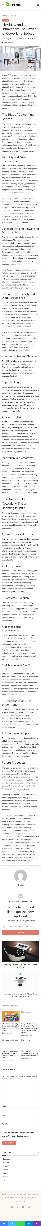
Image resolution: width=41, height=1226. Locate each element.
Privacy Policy (31, 1198)
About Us (13, 1198)
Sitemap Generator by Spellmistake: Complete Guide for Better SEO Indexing (10, 1027)
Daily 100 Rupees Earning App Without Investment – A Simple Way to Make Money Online (29, 1028)
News (5, 1173)
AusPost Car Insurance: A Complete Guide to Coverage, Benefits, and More (10, 1054)
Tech (5, 1180)
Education (6, 1162)
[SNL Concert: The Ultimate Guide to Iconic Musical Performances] (30, 1044)
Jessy (7, 39)
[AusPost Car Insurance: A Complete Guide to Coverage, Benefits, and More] (11, 1044)
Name (4, 1107)
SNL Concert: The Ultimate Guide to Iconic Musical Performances (30, 1053)
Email (4, 1115)
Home (6, 15)
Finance (6, 1166)
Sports (5, 1177)
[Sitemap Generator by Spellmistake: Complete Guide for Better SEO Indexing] (11, 1016)
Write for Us (20, 1201)
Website (5, 1124)
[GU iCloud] (13, 5)
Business (13, 15)
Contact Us (22, 1198)
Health (5, 1170)
